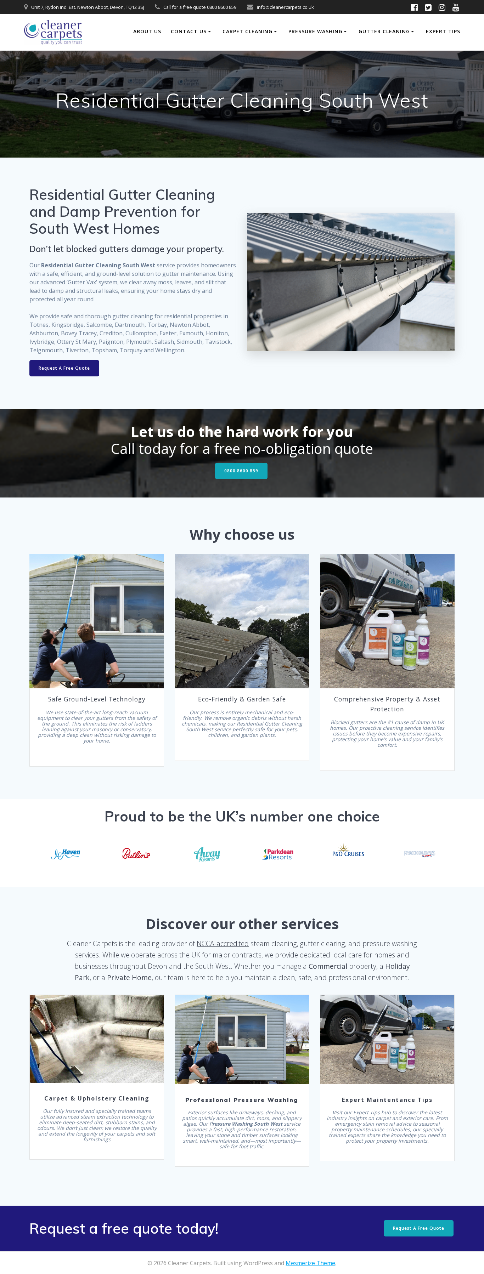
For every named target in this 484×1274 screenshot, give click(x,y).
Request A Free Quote (64, 368)
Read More (96, 1038)
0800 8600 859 (241, 471)
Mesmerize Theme (310, 1263)
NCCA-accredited (223, 943)
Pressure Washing (315, 31)
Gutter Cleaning (384, 31)
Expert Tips (443, 31)
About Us (147, 31)
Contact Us (189, 31)
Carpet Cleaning (247, 31)
